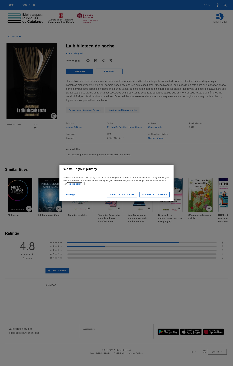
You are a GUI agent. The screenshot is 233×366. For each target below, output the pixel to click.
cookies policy (74, 184)
